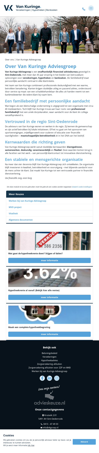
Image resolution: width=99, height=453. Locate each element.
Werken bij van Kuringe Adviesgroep (27, 200)
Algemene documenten (21, 219)
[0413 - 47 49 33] (83, 8)
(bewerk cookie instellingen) (82, 187)
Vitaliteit (13, 213)
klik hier (31, 445)
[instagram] (56, 378)
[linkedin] (49, 378)
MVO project (15, 207)
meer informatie (49, 260)
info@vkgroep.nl (50, 427)
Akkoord (84, 442)
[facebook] (42, 378)
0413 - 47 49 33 (50, 424)
